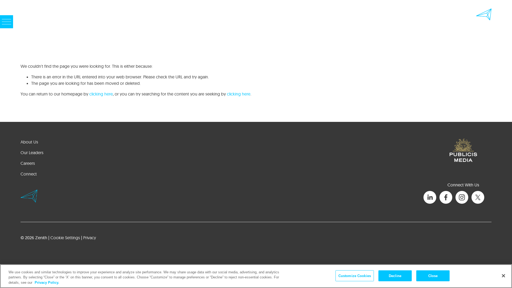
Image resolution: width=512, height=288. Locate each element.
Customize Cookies (354, 276)
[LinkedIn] (429, 197)
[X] (477, 197)
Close (433, 276)
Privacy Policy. (47, 283)
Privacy (89, 237)
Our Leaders (32, 152)
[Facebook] (445, 197)
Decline (395, 276)
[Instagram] (461, 197)
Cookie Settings (65, 237)
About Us (29, 142)
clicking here (101, 94)
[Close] (503, 276)
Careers (28, 163)
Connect (29, 174)
